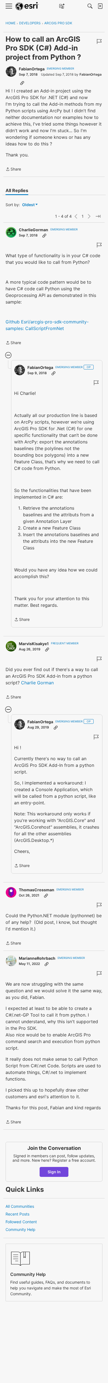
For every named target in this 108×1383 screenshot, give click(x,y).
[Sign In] (100, 6)
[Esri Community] (27, 6)
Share (13, 169)
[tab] (17, 190)
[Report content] (99, 41)
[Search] (90, 6)
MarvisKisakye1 (34, 643)
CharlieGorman (33, 229)
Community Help (20, 1229)
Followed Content (21, 1221)
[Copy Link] (22, 82)
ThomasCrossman (36, 889)
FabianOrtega (32, 69)
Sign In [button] (54, 1171)
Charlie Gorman (37, 682)
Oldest (28, 205)
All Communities (20, 1206)
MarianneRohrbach (37, 958)
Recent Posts (17, 1214)
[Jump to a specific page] (98, 216)
